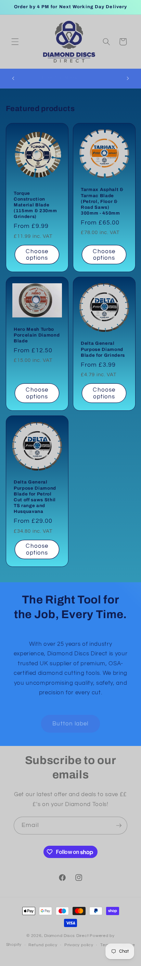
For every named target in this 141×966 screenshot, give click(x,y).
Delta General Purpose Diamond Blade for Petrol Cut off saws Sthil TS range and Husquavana (35, 496)
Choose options (37, 254)
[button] (15, 41)
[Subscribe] (119, 825)
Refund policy (42, 945)
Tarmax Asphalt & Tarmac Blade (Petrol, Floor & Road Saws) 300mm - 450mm (102, 201)
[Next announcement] (128, 78)
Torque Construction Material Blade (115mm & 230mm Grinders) (35, 205)
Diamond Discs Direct (66, 936)
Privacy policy (78, 945)
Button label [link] (70, 723)
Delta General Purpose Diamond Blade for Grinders (103, 349)
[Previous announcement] (13, 78)
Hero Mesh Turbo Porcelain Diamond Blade (37, 335)
